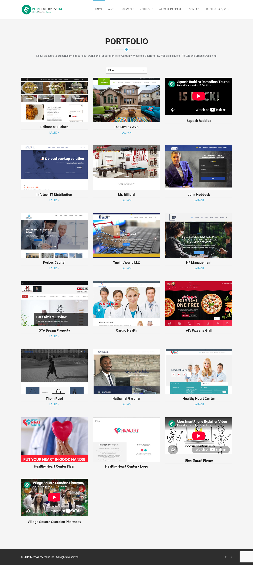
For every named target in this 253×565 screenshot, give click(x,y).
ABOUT (112, 9)
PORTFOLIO (146, 9)
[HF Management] (198, 235)
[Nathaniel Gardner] (126, 371)
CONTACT (195, 9)
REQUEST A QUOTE (217, 9)
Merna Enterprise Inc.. (42, 557)
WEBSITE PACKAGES (171, 9)
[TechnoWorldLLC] (126, 235)
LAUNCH (54, 132)
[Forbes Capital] (54, 235)
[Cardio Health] (126, 303)
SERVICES (128, 9)
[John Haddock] (198, 167)
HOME (99, 9)
